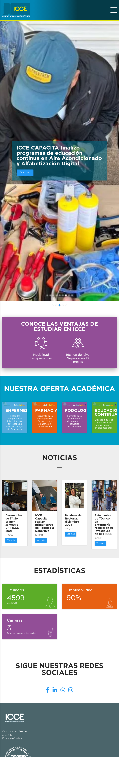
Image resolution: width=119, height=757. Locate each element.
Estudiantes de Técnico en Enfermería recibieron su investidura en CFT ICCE (104, 525)
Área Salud (7, 735)
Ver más (25, 172)
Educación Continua (12, 738)
